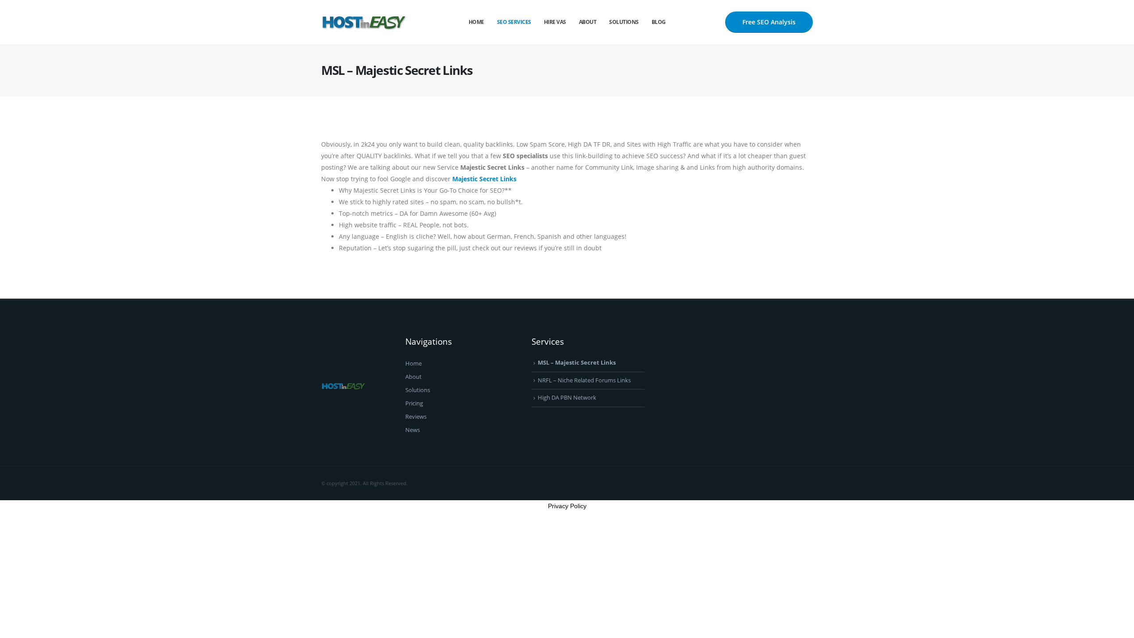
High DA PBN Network (567, 397)
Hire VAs (555, 22)
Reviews (416, 416)
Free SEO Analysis (769, 22)
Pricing (414, 403)
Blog (659, 22)
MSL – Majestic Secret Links (577, 362)
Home (476, 22)
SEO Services (514, 22)
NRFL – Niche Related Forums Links (584, 380)
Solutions (624, 22)
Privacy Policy (567, 506)
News (412, 430)
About (588, 22)
